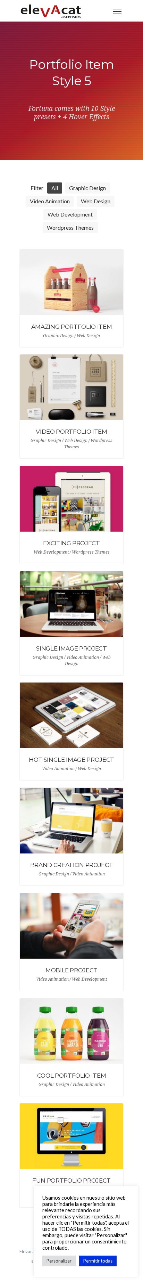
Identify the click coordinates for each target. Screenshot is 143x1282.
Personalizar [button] (59, 1261)
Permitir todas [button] (97, 1261)
